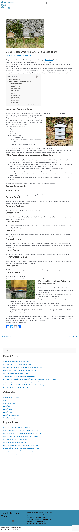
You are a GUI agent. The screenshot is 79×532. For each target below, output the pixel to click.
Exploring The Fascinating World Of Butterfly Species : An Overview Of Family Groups (29, 379)
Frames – (15, 93)
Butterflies (6, 406)
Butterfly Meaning (8, 412)
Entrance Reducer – (17, 88)
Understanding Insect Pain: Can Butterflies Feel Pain (19, 370)
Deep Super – (16, 91)
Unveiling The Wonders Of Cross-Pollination (16, 373)
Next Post (73, 336)
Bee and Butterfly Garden (11, 397)
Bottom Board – (16, 86)
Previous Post (7, 336)
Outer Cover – (16, 102)
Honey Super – (16, 97)
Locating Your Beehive (14, 79)
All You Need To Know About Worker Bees (16, 361)
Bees (4, 400)
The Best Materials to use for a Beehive (19, 81)
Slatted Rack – (16, 90)
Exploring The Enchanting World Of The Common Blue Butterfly (22, 367)
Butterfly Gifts (7, 409)
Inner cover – (16, 100)
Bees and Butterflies (9, 403)
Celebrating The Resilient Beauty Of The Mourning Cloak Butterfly (23, 385)
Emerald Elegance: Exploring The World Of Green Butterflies (21, 382)
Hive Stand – (16, 85)
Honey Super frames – (18, 98)
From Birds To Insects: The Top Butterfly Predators (19, 388)
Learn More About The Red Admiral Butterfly (17, 364)
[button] (46, 3)
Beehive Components (16, 83)
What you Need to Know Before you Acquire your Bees (25, 104)
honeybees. (49, 60)
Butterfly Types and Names (11, 415)
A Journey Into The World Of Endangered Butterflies (19, 376)
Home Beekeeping (12, 55)
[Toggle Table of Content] (37, 76)
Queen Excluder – (17, 95)
